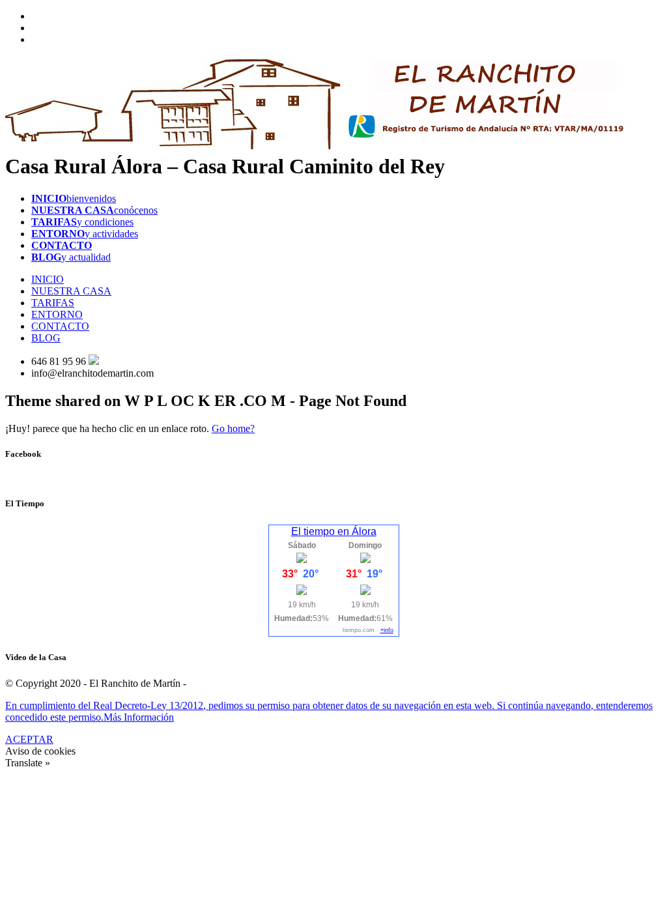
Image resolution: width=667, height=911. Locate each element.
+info (386, 630)
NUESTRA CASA (71, 290)
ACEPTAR (29, 739)
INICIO (47, 279)
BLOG (46, 337)
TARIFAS (52, 302)
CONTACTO (60, 326)
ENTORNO (57, 314)
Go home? (233, 428)
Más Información (139, 717)
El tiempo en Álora (333, 531)
